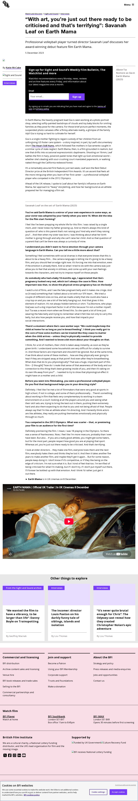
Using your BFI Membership (62, 669)
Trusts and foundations (60, 680)
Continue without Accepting (125, 785)
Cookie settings (98, 792)
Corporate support (57, 674)
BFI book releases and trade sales (20, 680)
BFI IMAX (98, 716)
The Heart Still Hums (42, 145)
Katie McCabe (13, 67)
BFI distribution (11, 663)
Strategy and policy (103, 663)
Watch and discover (33, 14)
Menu (127, 4)
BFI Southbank (56, 716)
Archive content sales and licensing (21, 669)
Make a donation (56, 686)
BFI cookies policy (32, 795)
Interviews (65, 14)
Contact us (98, 680)
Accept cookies (118, 792)
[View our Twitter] (5, 756)
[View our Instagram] (14, 756)
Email (31, 90)
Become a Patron (57, 663)
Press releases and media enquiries (112, 669)
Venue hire (8, 674)
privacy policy (42, 109)
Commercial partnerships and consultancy (18, 694)
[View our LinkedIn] (19, 756)
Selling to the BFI (11, 686)
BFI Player (9, 716)
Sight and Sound (51, 14)
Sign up (76, 96)
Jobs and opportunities (105, 674)
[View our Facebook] (9, 756)
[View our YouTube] (24, 756)
